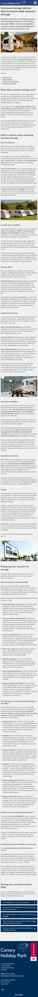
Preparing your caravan (10, 81)
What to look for (7, 79)
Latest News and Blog (8, 980)
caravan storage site (25, 59)
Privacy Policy (5, 982)
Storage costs (7, 77)
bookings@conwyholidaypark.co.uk (13, 976)
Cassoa (21, 189)
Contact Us (4, 984)
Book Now (19, 994)
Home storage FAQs (9, 83)
